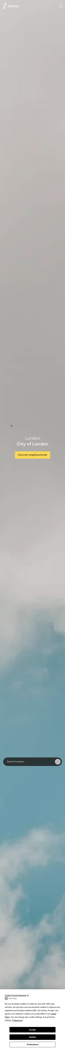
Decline (32, 1037)
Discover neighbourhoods (32, 455)
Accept (32, 1030)
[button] (60, 6)
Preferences (32, 1044)
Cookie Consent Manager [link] (15, 995)
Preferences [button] (17, 1020)
